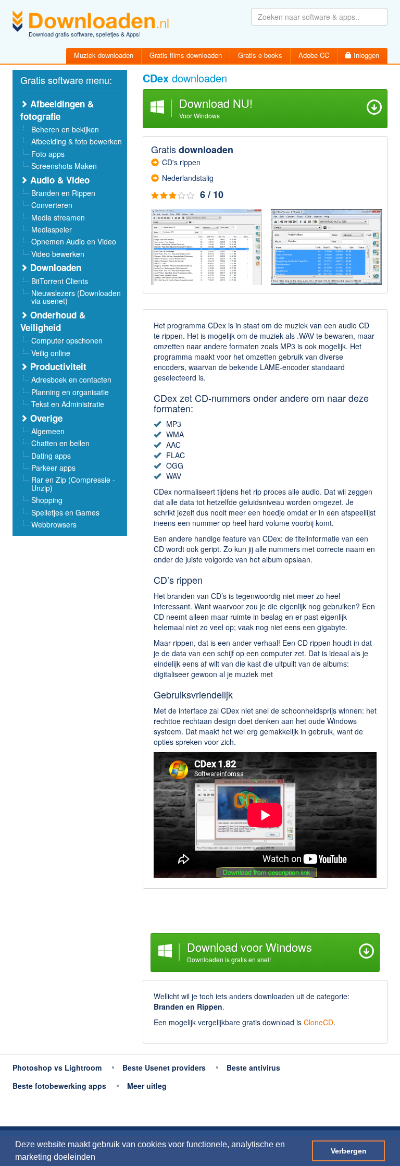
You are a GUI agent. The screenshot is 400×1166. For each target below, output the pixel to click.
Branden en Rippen (63, 193)
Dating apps (51, 455)
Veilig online (50, 353)
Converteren (51, 205)
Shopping (47, 500)
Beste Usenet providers (164, 1067)
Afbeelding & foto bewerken (76, 141)
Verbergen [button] (349, 1151)
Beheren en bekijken (65, 129)
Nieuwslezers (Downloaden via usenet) (76, 297)
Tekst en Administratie (67, 404)
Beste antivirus (253, 1067)
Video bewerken (57, 254)
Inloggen (365, 55)
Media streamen (58, 217)
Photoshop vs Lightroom (57, 1067)
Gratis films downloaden (185, 55)
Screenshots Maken (64, 166)
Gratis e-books (260, 55)
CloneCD (318, 1022)
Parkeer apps (53, 467)
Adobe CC (313, 55)
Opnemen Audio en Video (73, 241)
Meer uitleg (147, 1086)
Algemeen (48, 431)
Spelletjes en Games (65, 512)
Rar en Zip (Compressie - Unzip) (73, 483)
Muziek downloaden (103, 55)
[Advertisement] (265, 912)
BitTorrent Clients (59, 281)
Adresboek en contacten (71, 379)
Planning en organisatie (70, 392)
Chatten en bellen (60, 443)
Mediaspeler (51, 229)
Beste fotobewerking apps (59, 1086)
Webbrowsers (54, 524)
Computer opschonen (67, 340)
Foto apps (48, 154)
